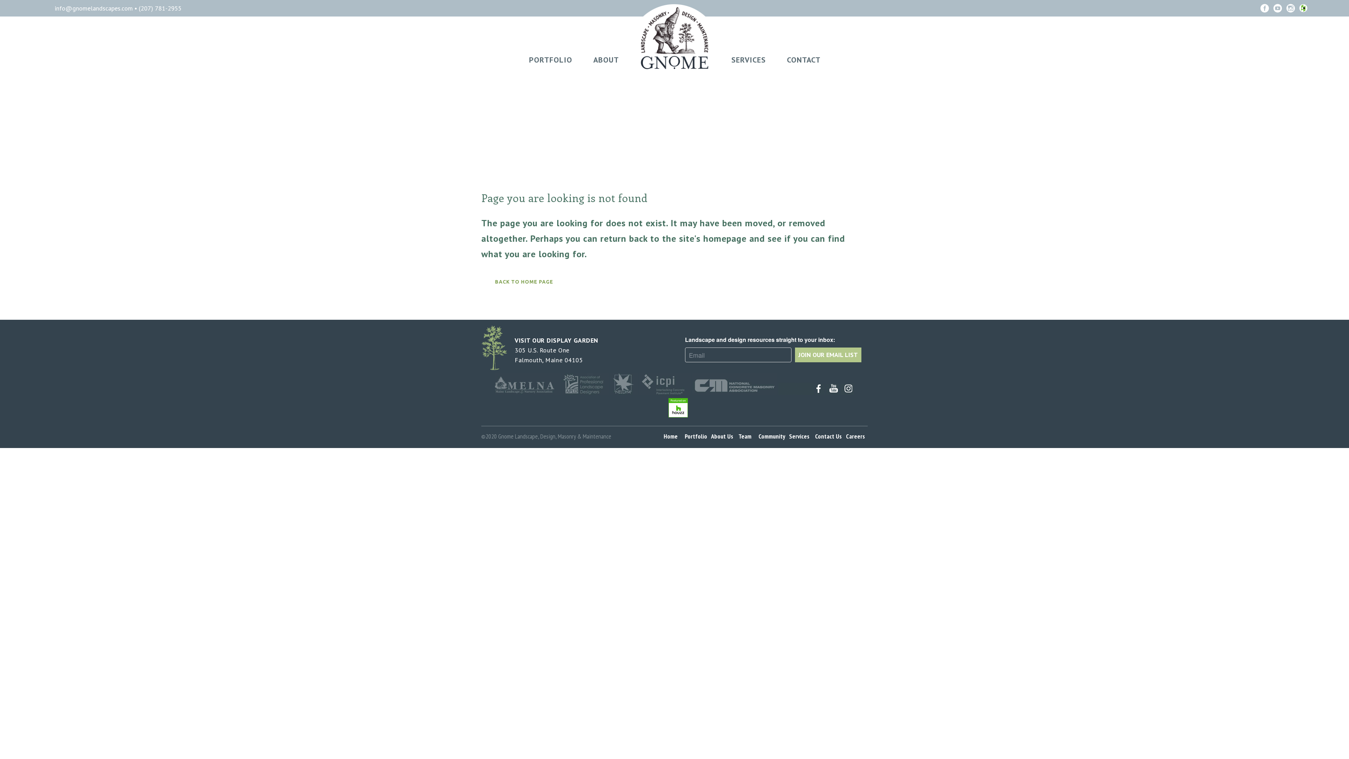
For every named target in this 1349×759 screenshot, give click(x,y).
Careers (857, 436)
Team (746, 436)
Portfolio (697, 436)
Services (800, 436)
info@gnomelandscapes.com (95, 8)
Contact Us (830, 436)
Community (773, 436)
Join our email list (828, 355)
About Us (723, 436)
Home (673, 436)
